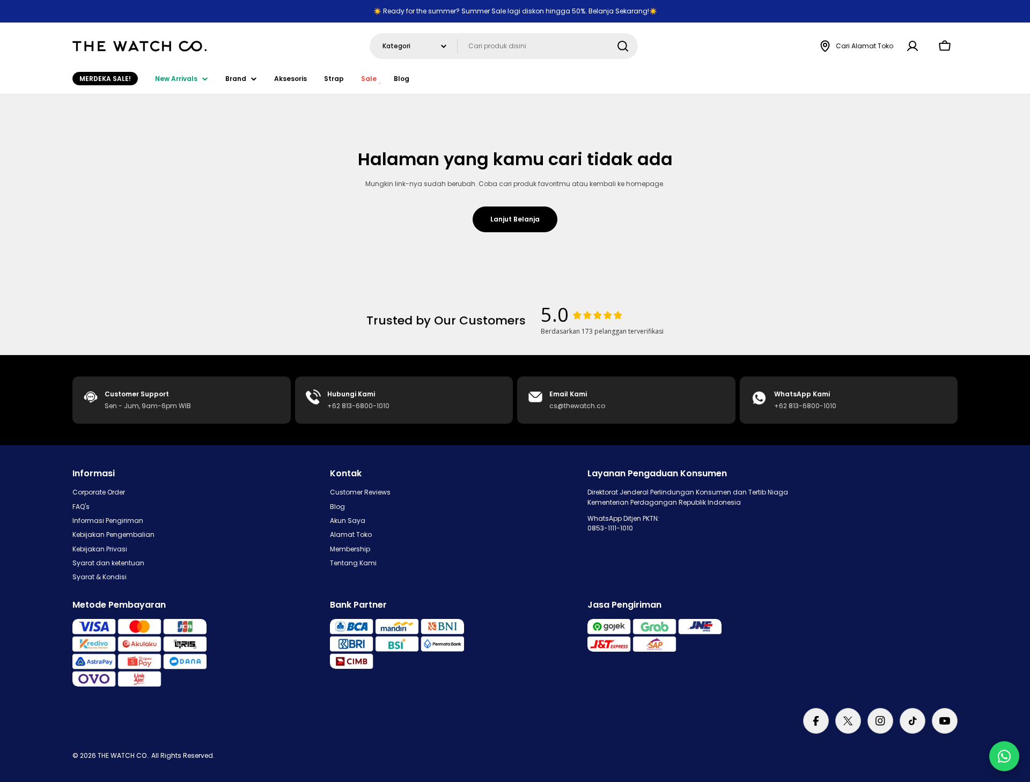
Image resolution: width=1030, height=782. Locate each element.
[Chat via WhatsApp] (1004, 756)
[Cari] (622, 46)
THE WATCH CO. (123, 755)
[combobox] (504, 46)
